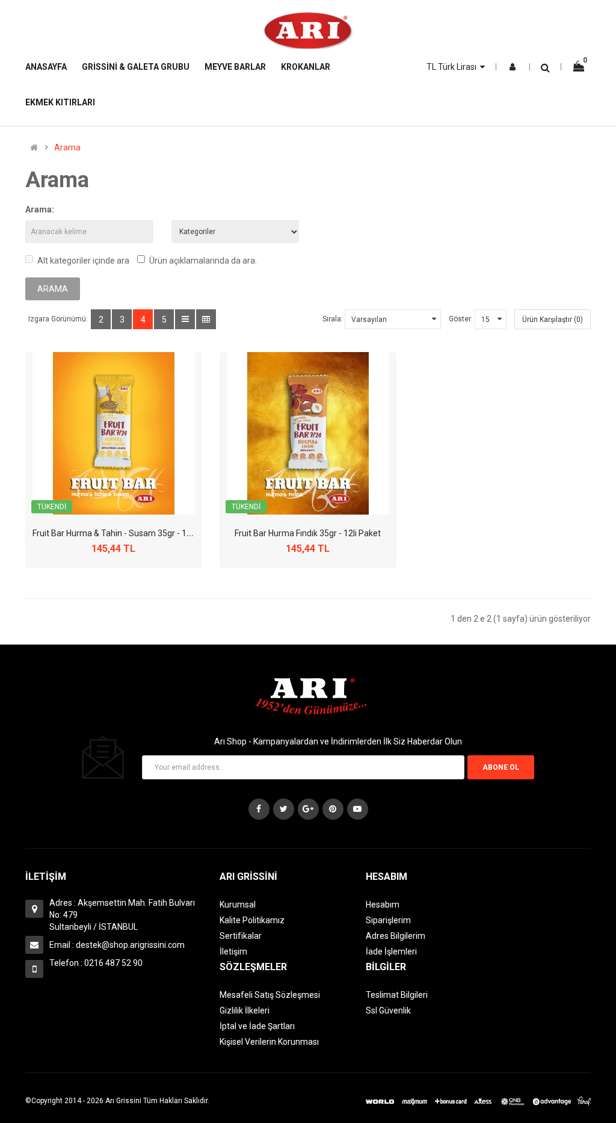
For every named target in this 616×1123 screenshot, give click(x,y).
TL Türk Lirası (453, 67)
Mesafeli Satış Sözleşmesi (270, 995)
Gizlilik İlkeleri (245, 1010)
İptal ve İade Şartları (257, 1026)
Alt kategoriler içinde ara (83, 260)
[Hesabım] (513, 66)
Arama (67, 147)
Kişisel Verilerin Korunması (269, 1042)
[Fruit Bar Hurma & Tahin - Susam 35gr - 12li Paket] (113, 433)
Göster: (461, 319)
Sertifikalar (241, 936)
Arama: (39, 209)
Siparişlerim (388, 920)
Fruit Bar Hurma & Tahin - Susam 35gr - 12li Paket (125, 533)
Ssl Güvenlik (388, 1010)
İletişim (233, 951)
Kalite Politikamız (252, 920)
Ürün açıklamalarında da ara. (203, 260)
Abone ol (500, 767)
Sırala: (332, 319)
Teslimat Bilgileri (397, 995)
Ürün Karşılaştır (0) (552, 319)
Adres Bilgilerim (395, 936)
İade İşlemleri (391, 951)
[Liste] (185, 319)
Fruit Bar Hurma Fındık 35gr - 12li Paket (308, 533)
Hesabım (382, 904)
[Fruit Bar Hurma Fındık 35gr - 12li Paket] (308, 433)
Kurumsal (238, 904)
